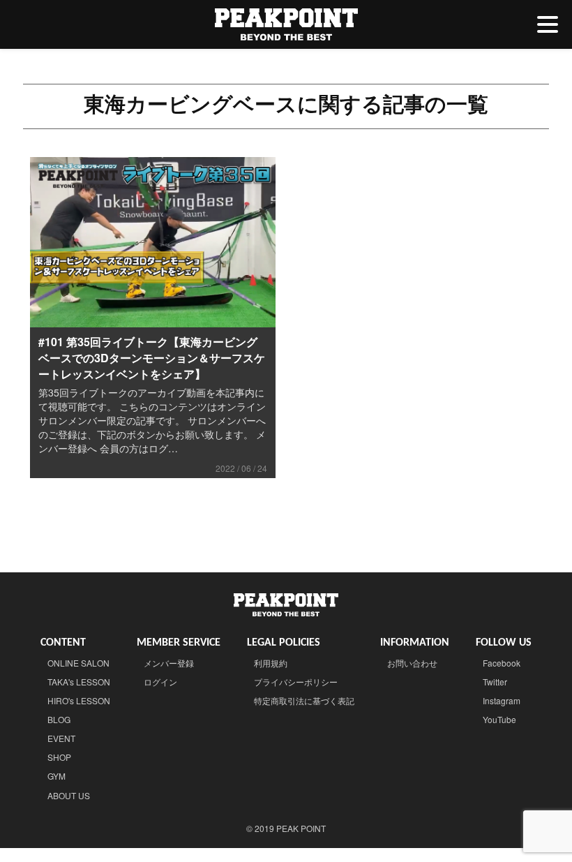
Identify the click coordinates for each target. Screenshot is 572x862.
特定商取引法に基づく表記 (304, 700)
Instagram (501, 700)
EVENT (61, 738)
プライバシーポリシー (296, 682)
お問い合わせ (412, 663)
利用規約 (270, 663)
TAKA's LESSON (78, 682)
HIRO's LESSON (78, 700)
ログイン (160, 682)
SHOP (59, 757)
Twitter (495, 682)
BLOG (58, 719)
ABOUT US (68, 795)
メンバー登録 (169, 663)
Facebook (501, 663)
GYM (56, 776)
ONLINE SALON (78, 663)
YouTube (499, 719)
